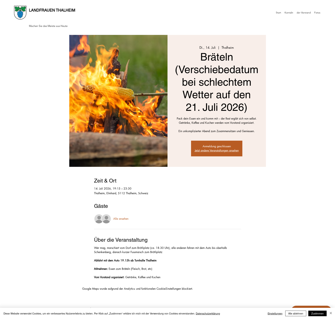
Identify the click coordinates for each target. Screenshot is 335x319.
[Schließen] (331, 313)
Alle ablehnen (295, 313)
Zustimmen (317, 313)
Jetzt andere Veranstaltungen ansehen (217, 150)
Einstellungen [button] (275, 313)
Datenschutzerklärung (208, 313)
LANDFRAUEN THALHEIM (52, 10)
